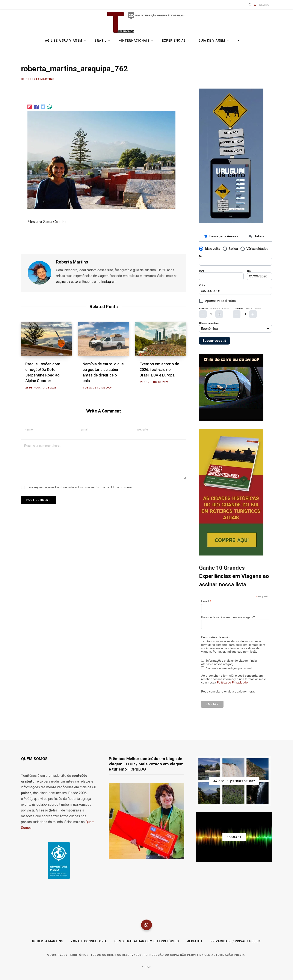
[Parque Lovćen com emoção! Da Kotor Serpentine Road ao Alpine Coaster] (46, 339)
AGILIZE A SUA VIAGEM (63, 40)
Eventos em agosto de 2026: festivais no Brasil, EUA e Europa (159, 369)
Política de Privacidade (232, 682)
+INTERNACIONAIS (134, 40)
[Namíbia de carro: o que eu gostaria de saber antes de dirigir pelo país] (103, 339)
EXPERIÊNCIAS (174, 40)
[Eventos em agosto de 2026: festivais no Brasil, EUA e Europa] (160, 339)
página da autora (68, 282)
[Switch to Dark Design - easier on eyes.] (250, 4)
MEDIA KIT (194, 941)
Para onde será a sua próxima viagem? (228, 617)
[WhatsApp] (146, 925)
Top (147, 966)
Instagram (108, 282)
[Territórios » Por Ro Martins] (146, 23)
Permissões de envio (215, 637)
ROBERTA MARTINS (47, 941)
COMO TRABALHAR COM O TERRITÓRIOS (146, 941)
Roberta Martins (40, 79)
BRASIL (100, 40)
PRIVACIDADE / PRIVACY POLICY (235, 941)
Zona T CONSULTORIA (89, 941)
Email (206, 601)
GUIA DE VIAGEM (211, 40)
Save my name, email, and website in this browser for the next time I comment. (81, 487)
